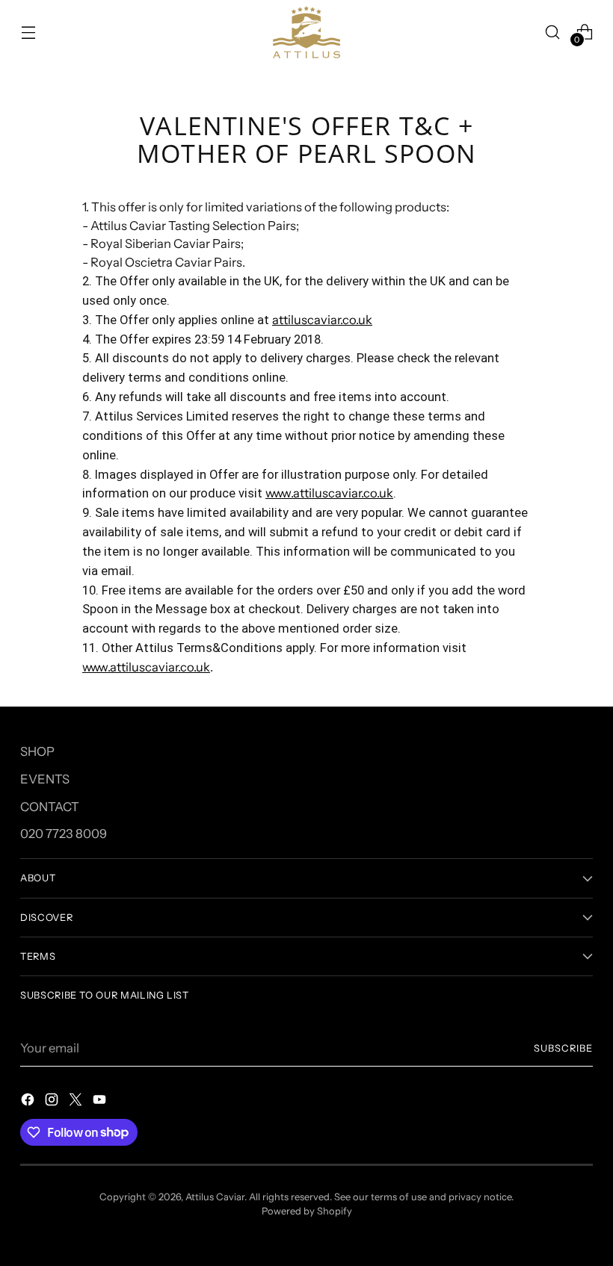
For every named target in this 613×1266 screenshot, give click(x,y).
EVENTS (45, 779)
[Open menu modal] (28, 31)
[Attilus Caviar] (306, 32)
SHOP (37, 751)
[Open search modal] (552, 31)
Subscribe (563, 1048)
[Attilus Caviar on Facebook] (29, 1102)
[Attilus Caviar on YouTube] (101, 1102)
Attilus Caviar (214, 1197)
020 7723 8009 (63, 833)
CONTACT (49, 806)
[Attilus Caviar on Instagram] (53, 1102)
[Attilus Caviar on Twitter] (77, 1102)
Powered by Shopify (307, 1211)
